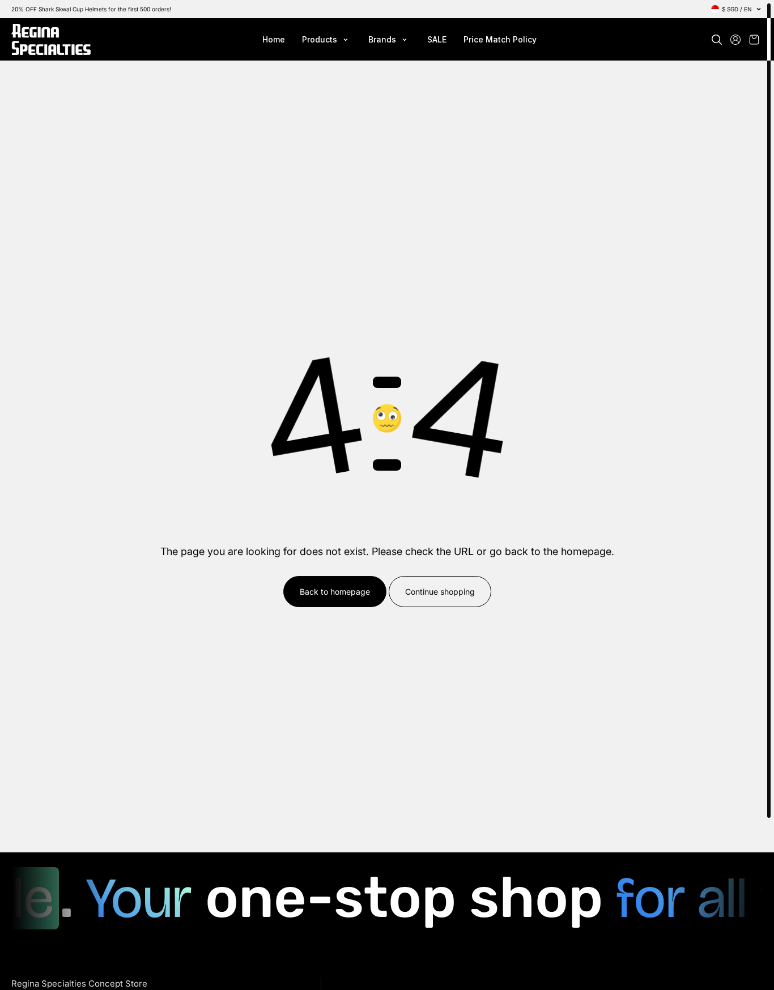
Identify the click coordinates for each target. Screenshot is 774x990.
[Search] (716, 39)
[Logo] (51, 39)
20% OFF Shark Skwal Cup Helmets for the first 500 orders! (91, 9)
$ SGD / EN (737, 9)
